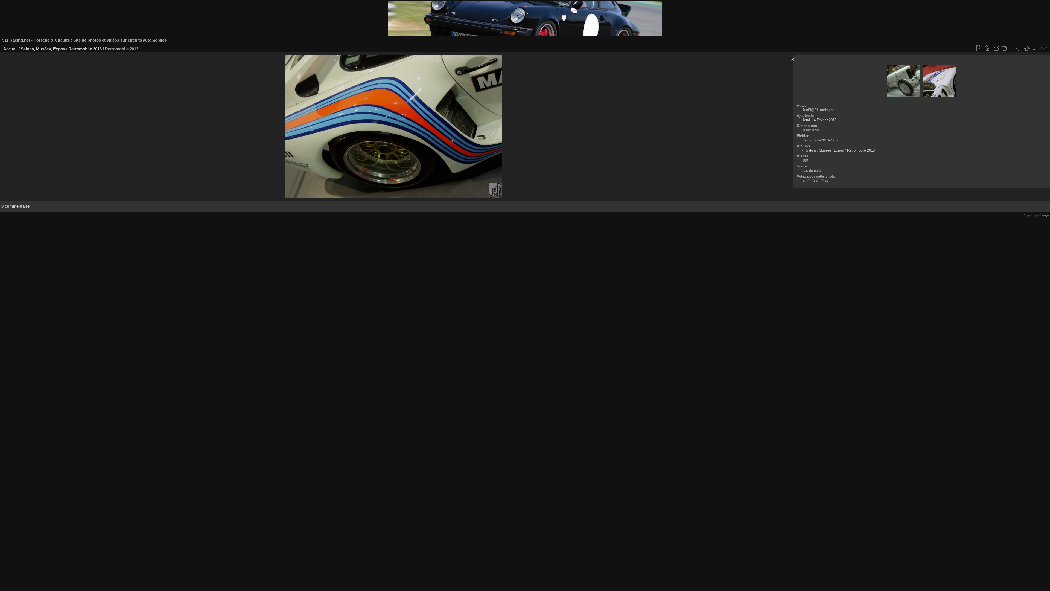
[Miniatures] (1026, 48)
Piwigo (1044, 215)
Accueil (10, 49)
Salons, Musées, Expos (43, 49)
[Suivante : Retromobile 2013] (1035, 48)
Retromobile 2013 (85, 49)
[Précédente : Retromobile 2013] (1018, 48)
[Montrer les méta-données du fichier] (996, 48)
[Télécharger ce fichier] (1004, 48)
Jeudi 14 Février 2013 (819, 120)
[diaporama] (987, 48)
